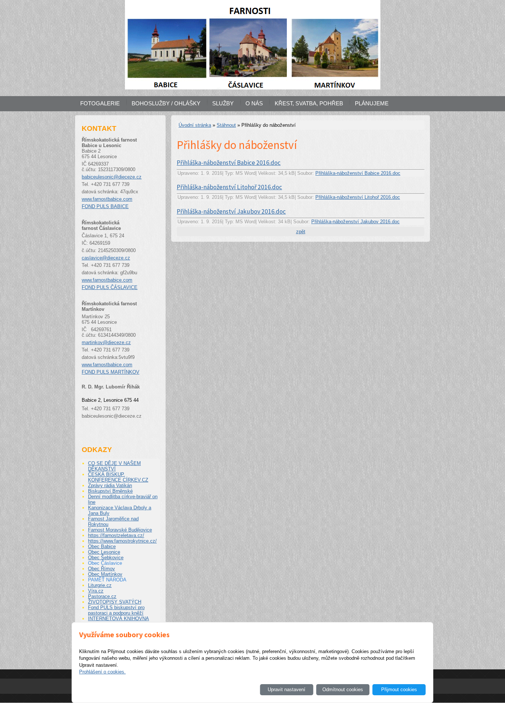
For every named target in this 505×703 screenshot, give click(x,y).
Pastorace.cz (102, 596)
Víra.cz (96, 591)
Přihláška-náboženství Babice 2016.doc (229, 163)
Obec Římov (101, 568)
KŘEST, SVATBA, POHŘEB (309, 103)
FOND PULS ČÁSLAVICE (110, 287)
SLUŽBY (223, 103)
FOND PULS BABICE (105, 206)
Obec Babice (102, 546)
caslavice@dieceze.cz (106, 258)
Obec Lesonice (104, 552)
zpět (300, 231)
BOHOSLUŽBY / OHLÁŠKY (166, 103)
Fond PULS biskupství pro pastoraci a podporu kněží (116, 610)
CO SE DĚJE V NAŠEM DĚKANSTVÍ (114, 466)
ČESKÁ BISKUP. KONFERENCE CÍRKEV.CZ (118, 477)
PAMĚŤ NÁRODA (107, 580)
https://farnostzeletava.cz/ (116, 535)
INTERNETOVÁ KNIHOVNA (118, 618)
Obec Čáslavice (105, 563)
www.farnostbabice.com (107, 199)
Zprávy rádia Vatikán (110, 485)
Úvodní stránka (195, 125)
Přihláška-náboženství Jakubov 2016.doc (231, 211)
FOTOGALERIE (100, 103)
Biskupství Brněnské (110, 491)
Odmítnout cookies (342, 689)
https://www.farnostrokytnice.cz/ (122, 541)
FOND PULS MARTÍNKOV (110, 372)
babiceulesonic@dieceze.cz (112, 177)
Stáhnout (226, 125)
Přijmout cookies (399, 689)
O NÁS (254, 103)
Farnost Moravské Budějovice (120, 530)
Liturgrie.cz (100, 585)
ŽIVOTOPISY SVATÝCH (114, 602)
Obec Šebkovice (105, 557)
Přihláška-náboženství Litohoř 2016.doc (229, 187)
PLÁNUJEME (372, 103)
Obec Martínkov (105, 574)
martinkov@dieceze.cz (106, 342)
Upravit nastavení (286, 689)
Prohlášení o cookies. (102, 672)
